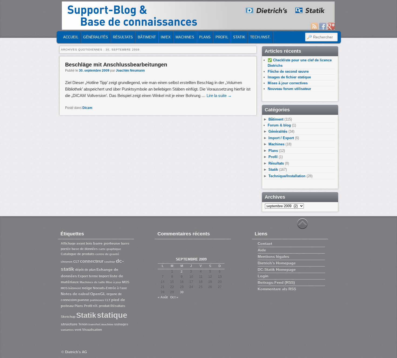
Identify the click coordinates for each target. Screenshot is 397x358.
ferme (93, 276)
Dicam (87, 108)
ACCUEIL (70, 37)
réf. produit (101, 306)
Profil (222, 37)
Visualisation (92, 330)
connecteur (91, 261)
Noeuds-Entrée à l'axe (110, 288)
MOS (125, 282)
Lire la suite (219, 95)
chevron (66, 261)
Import (104, 276)
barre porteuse (106, 243)
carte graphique (110, 248)
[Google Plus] (331, 26)
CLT (76, 261)
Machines (185, 37)
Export (83, 276)
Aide (262, 250)
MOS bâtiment (71, 288)
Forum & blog (279, 125)
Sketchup (68, 317)
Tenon (83, 324)
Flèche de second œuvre (288, 71)
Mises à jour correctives (288, 83)
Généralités (95, 37)
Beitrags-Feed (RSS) (276, 282)
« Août (163, 297)
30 (182, 292)
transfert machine (100, 324)
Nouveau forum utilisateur (289, 89)
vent (78, 330)
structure (69, 324)
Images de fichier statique (289, 77)
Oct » (174, 297)
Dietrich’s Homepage (277, 263)
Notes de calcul (75, 294)
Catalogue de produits (78, 254)
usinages (121, 324)
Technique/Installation (286, 176)
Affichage (68, 243)
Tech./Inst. (260, 37)
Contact (265, 243)
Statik (239, 37)
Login (263, 276)
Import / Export (281, 138)
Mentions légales (273, 256)
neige (87, 288)
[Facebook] (322, 26)
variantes (67, 329)
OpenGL (98, 294)
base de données (85, 249)
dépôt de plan (85, 270)
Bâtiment (147, 37)
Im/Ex (166, 37)
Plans (205, 37)
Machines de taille (92, 282)
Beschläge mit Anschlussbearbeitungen (116, 65)
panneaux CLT (100, 300)
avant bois (84, 243)
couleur (109, 261)
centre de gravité (107, 254)
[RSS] (314, 26)
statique (112, 314)
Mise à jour (113, 282)
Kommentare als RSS (277, 289)
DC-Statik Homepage (277, 269)
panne (83, 299)
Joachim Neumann (130, 70)
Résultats (123, 37)
